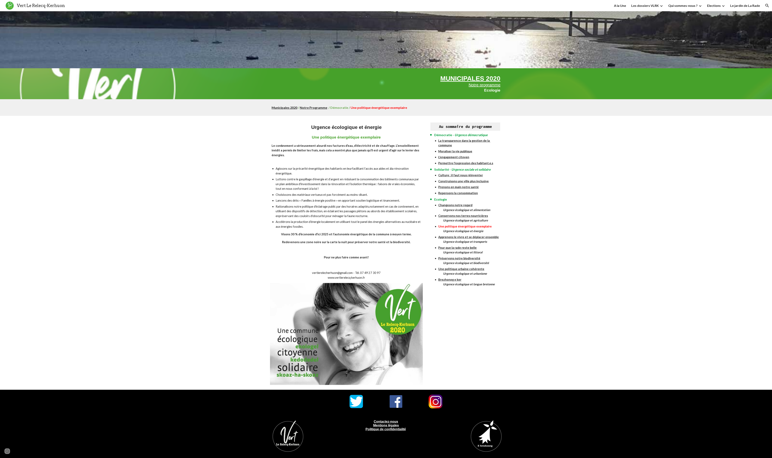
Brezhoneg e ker (449, 279)
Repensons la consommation (458, 193)
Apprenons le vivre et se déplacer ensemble (468, 237)
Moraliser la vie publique (455, 151)
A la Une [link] (620, 5)
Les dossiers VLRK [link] (645, 5)
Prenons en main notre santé (458, 187)
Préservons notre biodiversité (459, 258)
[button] (767, 5)
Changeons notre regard (455, 205)
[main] (386, 83)
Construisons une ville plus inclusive (463, 181)
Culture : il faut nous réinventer (460, 175)
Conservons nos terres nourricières (463, 215)
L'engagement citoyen (453, 157)
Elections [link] (714, 5)
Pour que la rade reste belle (457, 247)
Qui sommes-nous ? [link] (683, 5)
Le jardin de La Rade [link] (745, 5)
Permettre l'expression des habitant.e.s (465, 163)
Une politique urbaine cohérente (461, 269)
